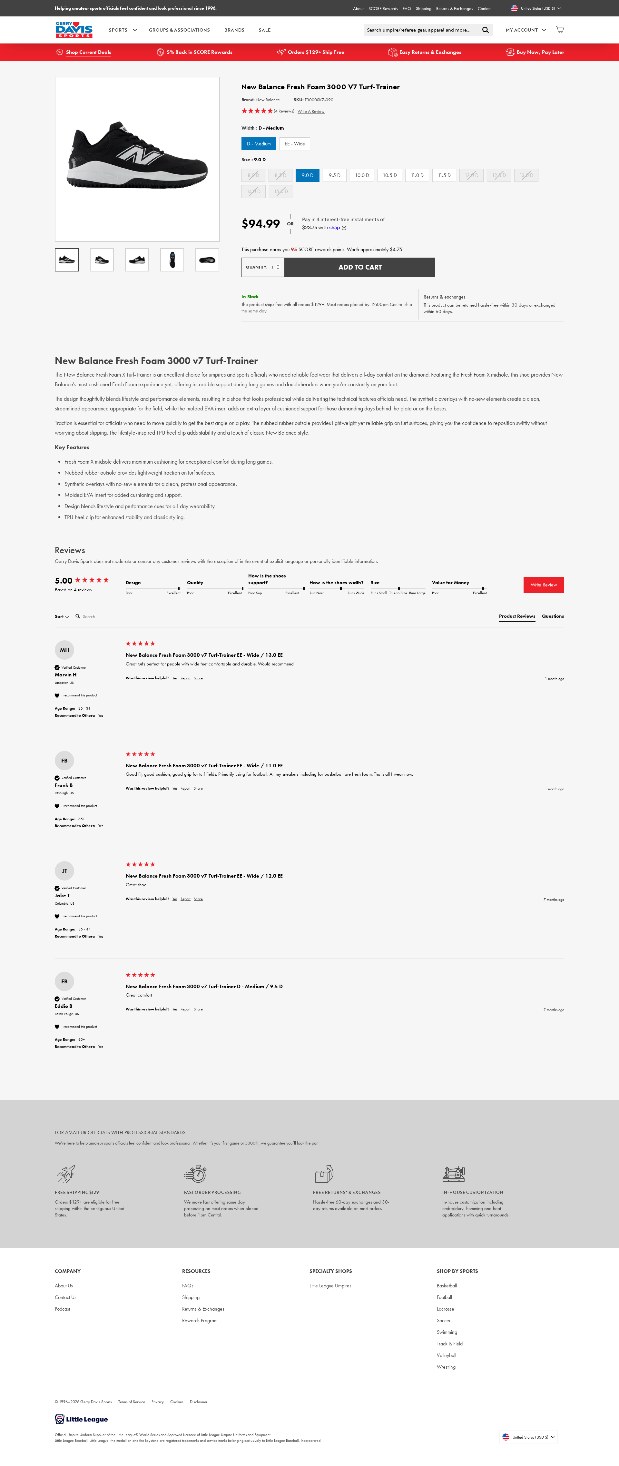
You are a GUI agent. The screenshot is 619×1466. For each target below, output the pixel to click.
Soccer (444, 1320)
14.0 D (253, 191)
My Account (522, 29)
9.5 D (334, 175)
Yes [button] (174, 678)
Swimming (447, 1332)
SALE (264, 29)
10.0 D (362, 175)
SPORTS (118, 29)
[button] (267, 111)
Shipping (423, 8)
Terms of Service (131, 1401)
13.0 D (526, 175)
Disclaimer (198, 1401)
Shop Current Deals (88, 52)
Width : (262, 128)
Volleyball (446, 1355)
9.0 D (307, 175)
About (358, 8)
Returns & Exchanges (454, 8)
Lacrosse (445, 1308)
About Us (64, 1285)
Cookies (176, 1401)
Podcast (62, 1308)
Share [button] (198, 678)
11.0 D (417, 175)
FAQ (407, 8)
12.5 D (499, 175)
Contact (484, 8)
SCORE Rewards (383, 8)
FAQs (187, 1285)
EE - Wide (295, 143)
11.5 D (444, 175)
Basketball (447, 1285)
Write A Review (311, 111)
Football (444, 1297)
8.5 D (280, 175)
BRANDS (234, 29)
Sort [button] (60, 616)
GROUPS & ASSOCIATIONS (179, 29)
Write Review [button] (544, 584)
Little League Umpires (330, 1285)
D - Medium (259, 143)
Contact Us (65, 1297)
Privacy (158, 1401)
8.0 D (253, 175)
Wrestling (446, 1366)
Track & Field (450, 1343)
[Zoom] (137, 159)
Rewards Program (200, 1320)
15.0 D (281, 191)
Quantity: (257, 267)
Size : (253, 159)
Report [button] (186, 678)
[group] (89, 580)
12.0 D (471, 175)
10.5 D (390, 175)
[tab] (517, 617)
